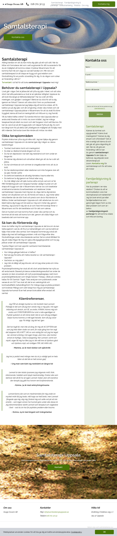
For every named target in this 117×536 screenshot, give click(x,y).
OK (104, 532)
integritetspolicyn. (99, 108)
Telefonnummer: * (92, 82)
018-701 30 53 (38, 4)
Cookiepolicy (76, 532)
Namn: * (88, 67)
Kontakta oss (18, 37)
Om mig (85, 5)
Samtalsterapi (57, 3)
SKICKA (100, 114)
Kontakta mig (103, 4)
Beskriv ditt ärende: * (92, 89)
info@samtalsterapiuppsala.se (56, 512)
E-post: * (88, 74)
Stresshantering (66, 5)
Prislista (77, 5)
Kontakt (58, 467)
